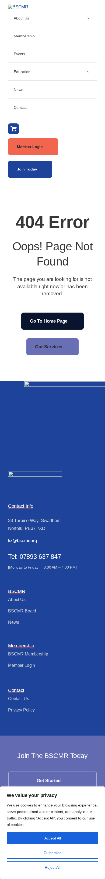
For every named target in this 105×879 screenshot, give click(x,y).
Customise (53, 853)
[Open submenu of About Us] (88, 18)
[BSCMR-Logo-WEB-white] (35, 473)
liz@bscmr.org (22, 540)
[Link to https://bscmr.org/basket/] (13, 128)
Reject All (52, 867)
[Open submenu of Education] (88, 71)
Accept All (52, 838)
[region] (52, 832)
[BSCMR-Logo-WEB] (18, 6)
